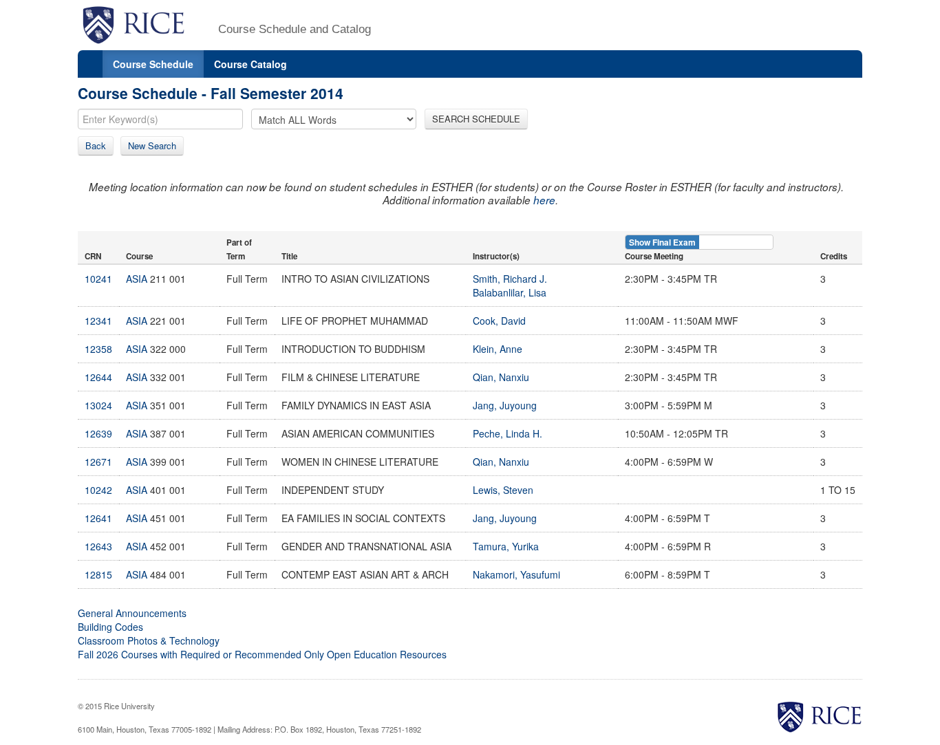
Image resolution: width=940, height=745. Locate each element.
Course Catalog (250, 64)
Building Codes (110, 627)
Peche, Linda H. (507, 433)
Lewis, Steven (503, 490)
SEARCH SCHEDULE (476, 118)
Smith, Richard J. (510, 278)
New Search (152, 145)
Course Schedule (153, 64)
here (544, 200)
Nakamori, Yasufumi (516, 574)
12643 (98, 546)
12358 (98, 349)
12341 (98, 320)
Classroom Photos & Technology (149, 640)
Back (95, 145)
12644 (98, 377)
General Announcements (132, 613)
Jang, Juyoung (505, 405)
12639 (98, 433)
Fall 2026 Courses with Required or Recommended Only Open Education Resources (262, 654)
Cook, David (499, 320)
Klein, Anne (497, 349)
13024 (98, 405)
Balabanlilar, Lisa (509, 292)
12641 (98, 518)
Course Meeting (654, 256)
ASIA (136, 278)
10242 (98, 490)
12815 (98, 574)
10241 (98, 278)
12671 (98, 461)
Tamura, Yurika (506, 546)
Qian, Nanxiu (501, 377)
